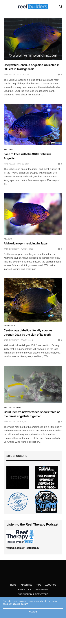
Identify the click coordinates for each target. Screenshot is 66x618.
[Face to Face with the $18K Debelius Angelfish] (33, 124)
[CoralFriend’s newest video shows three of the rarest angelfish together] (33, 384)
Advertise (26, 585)
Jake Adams (9, 75)
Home (13, 585)
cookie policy (20, 604)
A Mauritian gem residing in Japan (26, 243)
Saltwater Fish (12, 407)
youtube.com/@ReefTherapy (22, 547)
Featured (9, 149)
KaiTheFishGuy (11, 249)
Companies (10, 326)
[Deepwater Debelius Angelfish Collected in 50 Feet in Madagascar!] (33, 39)
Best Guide (42, 589)
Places (8, 239)
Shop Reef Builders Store (33, 594)
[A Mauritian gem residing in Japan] (33, 214)
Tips (38, 585)
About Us (50, 585)
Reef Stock (24, 589)
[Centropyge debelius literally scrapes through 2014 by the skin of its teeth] (33, 300)
